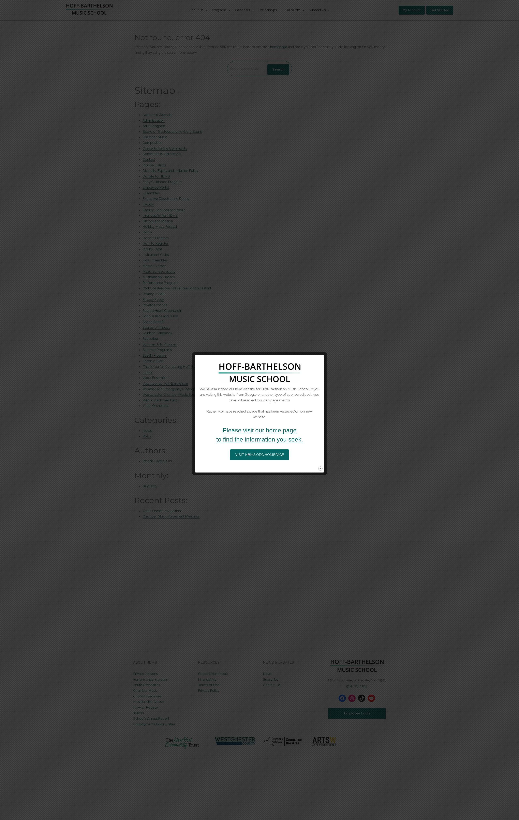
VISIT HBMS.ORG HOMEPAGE (259, 454)
